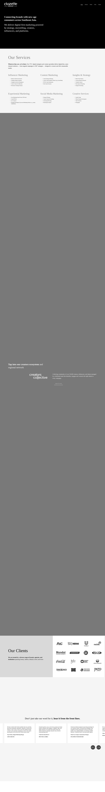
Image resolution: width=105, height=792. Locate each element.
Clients (91, 4)
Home (82, 4)
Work (95, 4)
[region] (52, 733)
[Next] (98, 747)
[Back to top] (101, 789)
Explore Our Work (58, 383)
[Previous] (93, 747)
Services (86, 4)
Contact (99, 4)
